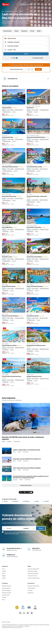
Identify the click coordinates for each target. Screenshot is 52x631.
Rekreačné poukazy (6, 592)
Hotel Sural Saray (7, 107)
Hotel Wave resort (7, 257)
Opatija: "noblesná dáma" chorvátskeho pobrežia (26, 450)
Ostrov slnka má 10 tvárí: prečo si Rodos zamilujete (27, 468)
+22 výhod (12, 231)
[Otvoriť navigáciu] (49, 4)
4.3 (4, 229)
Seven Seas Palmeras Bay (9, 196)
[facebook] (20, 613)
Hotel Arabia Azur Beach (9, 286)
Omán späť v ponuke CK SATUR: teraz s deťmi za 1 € (27, 459)
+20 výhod (36, 261)
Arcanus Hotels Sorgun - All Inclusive (37, 196)
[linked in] (24, 613)
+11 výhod (35, 111)
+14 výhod (13, 111)
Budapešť (15, 501)
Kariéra (3, 573)
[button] (26, 38)
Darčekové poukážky (32, 571)
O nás (3, 569)
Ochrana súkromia (6, 588)
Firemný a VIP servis (32, 575)
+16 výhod (13, 200)
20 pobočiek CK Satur (13, 548)
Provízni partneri (31, 588)
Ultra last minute (7, 31)
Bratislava (26, 501)
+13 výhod (13, 141)
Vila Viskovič (30, 107)
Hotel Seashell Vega (7, 137)
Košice (37, 501)
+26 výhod (15, 171)
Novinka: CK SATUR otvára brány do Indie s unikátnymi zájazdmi (23, 438)
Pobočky (4, 571)
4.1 (4, 198)
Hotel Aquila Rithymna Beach (10, 167)
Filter (15, 58)
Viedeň (5, 501)
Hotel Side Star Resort (33, 316)
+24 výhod (36, 351)
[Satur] (6, 4)
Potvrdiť (38, 69)
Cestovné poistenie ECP (33, 569)
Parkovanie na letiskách (33, 573)
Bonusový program (6, 590)
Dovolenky (29, 4)
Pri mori (32, 31)
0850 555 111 (36, 548)
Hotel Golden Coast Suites (34, 227)
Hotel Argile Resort (7, 227)
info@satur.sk (11, 555)
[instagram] (27, 613)
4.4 (4, 169)
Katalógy (4, 597)
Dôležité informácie (6, 586)
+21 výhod (38, 171)
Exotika (16, 31)
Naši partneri (31, 592)
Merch (3, 599)
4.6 (4, 109)
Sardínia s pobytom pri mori (34, 376)
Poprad (47, 501)
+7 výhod (36, 231)
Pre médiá (30, 590)
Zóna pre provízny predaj (33, 586)
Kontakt (4, 578)
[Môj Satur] (45, 4)
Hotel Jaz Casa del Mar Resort (10, 316)
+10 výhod (12, 320)
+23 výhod (38, 202)
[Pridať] (32, 69)
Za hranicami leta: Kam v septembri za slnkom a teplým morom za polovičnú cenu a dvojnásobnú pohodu (30, 476)
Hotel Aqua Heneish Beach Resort (36, 137)
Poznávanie (24, 31)
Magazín (4, 575)
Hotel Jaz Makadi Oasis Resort (35, 286)
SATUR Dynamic (6, 595)
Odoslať (41, 528)
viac (36, 23)
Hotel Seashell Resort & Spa (34, 167)
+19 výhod (36, 141)
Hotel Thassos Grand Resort (34, 257)
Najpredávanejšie (38, 58)
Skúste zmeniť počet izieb (16, 69)
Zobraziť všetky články (26, 485)
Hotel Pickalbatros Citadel (9, 345)
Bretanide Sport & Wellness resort (36, 345)
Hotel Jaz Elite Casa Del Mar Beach (11, 376)
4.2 (29, 139)
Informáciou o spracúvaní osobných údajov (11, 533)
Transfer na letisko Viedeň (34, 578)
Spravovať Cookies (6, 622)
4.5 (4, 139)
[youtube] (31, 613)
